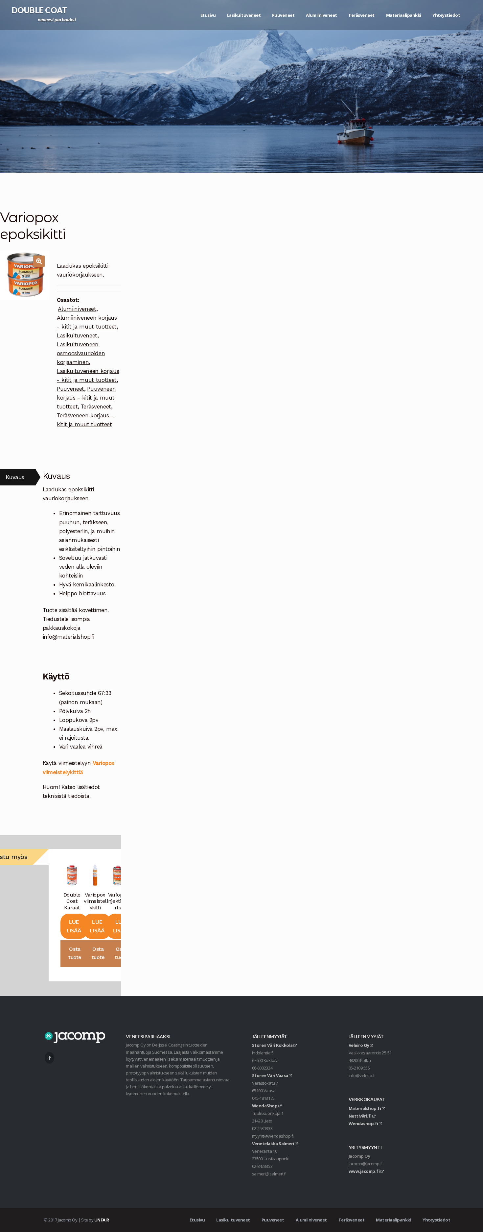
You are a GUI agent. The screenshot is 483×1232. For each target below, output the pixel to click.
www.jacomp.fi (364, 1171)
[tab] (17, 477)
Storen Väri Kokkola (272, 1045)
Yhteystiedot (446, 15)
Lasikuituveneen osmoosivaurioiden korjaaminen (81, 353)
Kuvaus (15, 477)
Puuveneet (283, 15)
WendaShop (265, 1106)
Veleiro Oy (359, 1045)
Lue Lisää (74, 926)
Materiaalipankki (403, 15)
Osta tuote (74, 953)
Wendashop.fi (364, 1123)
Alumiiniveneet (321, 15)
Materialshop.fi (365, 1108)
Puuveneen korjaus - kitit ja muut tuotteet (86, 397)
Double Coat (40, 10)
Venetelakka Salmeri (273, 1143)
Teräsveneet (361, 15)
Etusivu (208, 15)
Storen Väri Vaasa (270, 1075)
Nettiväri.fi (361, 1116)
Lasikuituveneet (244, 15)
